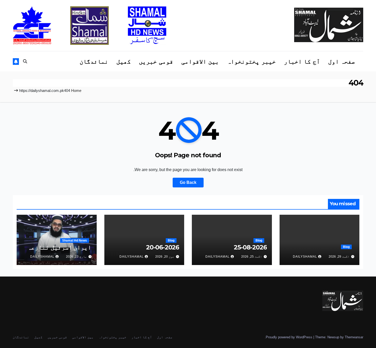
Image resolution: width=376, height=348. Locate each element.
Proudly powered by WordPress (289, 337)
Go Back (188, 182)
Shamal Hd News (74, 240)
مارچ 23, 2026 (76, 256)
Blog (346, 247)
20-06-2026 (162, 247)
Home (76, 90)
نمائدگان (94, 61)
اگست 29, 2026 (339, 256)
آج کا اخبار (302, 61)
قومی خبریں (156, 61)
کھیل (123, 61)
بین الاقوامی (200, 61)
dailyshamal (305, 256)
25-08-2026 (250, 247)
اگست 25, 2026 (251, 256)
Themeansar (354, 337)
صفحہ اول (341, 61)
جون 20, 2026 (164, 256)
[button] (25, 61)
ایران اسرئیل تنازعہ (60, 247)
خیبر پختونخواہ (251, 61)
